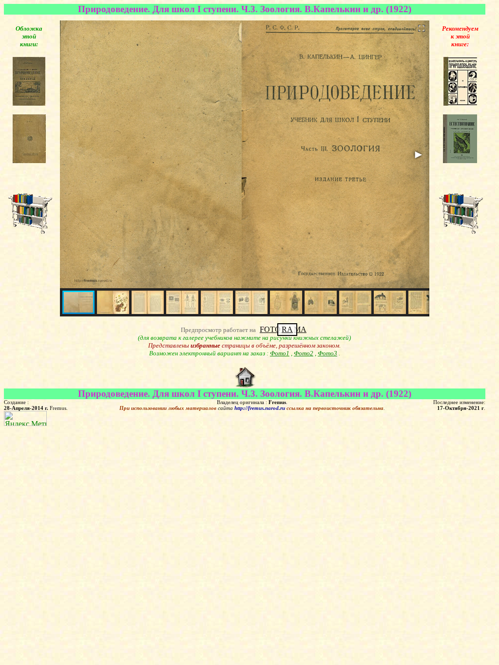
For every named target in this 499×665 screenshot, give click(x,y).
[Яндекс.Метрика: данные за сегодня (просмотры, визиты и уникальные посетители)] (25, 418)
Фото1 (279, 353)
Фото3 (327, 353)
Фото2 (303, 353)
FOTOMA (283, 329)
